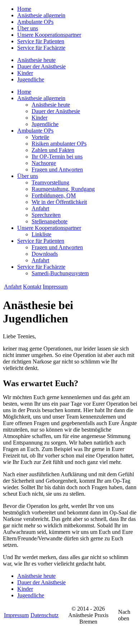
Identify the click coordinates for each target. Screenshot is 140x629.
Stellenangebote (49, 221)
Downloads (45, 254)
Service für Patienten (40, 41)
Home (24, 9)
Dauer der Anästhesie (41, 66)
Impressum (55, 287)
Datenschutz (45, 615)
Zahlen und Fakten (53, 150)
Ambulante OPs (35, 22)
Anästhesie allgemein (41, 15)
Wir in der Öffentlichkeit (59, 202)
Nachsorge (44, 163)
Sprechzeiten (46, 215)
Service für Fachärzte (41, 48)
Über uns (27, 28)
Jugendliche (30, 79)
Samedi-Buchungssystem (60, 273)
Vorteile (40, 137)
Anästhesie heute (36, 60)
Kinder (25, 73)
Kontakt (32, 287)
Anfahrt (40, 208)
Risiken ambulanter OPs (59, 143)
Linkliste (41, 234)
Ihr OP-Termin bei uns (57, 156)
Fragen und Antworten (57, 169)
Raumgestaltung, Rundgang (63, 189)
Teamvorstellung (50, 182)
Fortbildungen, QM (54, 195)
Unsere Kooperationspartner (49, 35)
